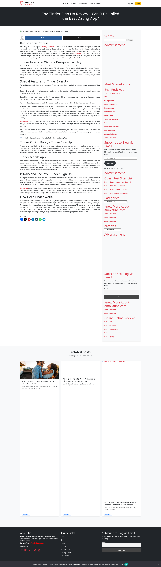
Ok (126, 564)
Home (63, 537)
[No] (159, 564)
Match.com (108, 115)
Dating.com (108, 123)
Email (106, 289)
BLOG (73, 3)
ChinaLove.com (110, 97)
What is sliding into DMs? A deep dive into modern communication (79, 380)
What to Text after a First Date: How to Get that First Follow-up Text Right (120, 503)
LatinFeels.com (110, 112)
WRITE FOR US (95, 3)
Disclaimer (65, 556)
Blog (62, 540)
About (63, 543)
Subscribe (109, 163)
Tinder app (77, 53)
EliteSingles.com (110, 104)
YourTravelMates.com (112, 119)
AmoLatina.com (110, 138)
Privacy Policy (66, 553)
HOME (65, 3)
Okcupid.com (109, 101)
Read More (25, 514)
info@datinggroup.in (37, 543)
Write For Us (65, 549)
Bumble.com (109, 108)
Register (130, 4)
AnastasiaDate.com (111, 134)
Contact (64, 546)
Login (138, 4)
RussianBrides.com (111, 127)
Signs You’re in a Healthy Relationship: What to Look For (38, 382)
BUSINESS (83, 3)
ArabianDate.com (110, 130)
